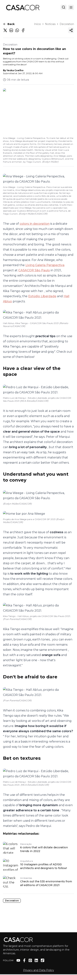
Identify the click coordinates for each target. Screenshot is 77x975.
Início (37, 24)
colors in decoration (35, 223)
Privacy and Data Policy (38, 970)
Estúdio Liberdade (42, 296)
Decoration (67, 24)
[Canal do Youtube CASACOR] (18, 960)
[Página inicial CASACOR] (22, 7)
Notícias (50, 24)
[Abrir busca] (64, 7)
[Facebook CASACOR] (24, 960)
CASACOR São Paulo (34, 270)
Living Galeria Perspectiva (44, 265)
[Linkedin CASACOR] (36, 960)
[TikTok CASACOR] (42, 960)
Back (11, 24)
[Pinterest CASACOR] (30, 960)
